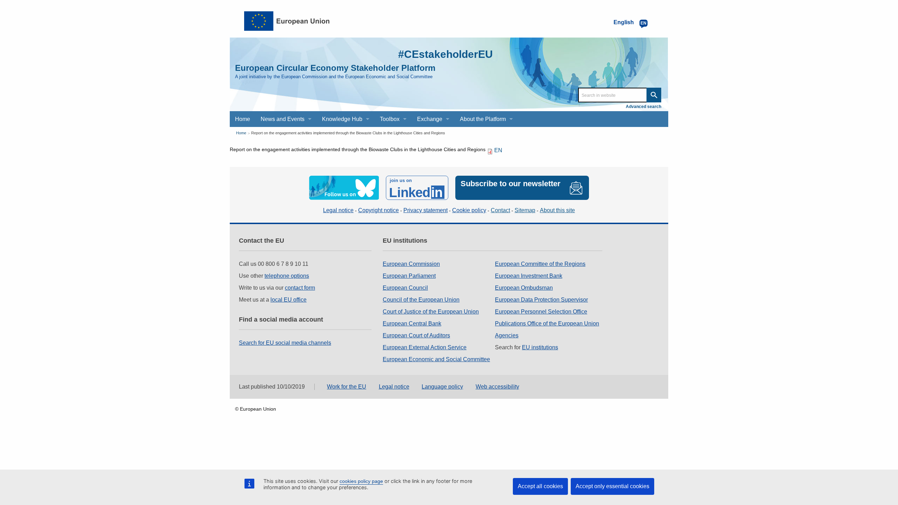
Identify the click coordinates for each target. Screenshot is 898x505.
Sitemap (525, 210)
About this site (557, 210)
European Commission (411, 264)
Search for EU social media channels (285, 343)
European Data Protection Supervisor (541, 300)
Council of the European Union (421, 300)
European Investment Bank (528, 276)
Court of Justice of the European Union (431, 312)
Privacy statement (425, 210)
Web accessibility (497, 387)
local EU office (288, 300)
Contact (500, 210)
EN (498, 150)
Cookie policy (469, 210)
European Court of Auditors (416, 335)
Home (241, 133)
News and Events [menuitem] (282, 119)
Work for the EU (346, 387)
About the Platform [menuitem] (483, 119)
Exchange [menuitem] (429, 119)
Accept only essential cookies (612, 486)
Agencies (506, 335)
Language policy (442, 387)
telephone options (286, 276)
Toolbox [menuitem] (390, 119)
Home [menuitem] (242, 119)
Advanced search (643, 106)
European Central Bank (412, 323)
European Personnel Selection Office (541, 312)
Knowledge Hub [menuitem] (342, 119)
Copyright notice (378, 210)
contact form (300, 288)
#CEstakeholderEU (445, 54)
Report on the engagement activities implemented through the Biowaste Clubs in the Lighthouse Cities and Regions (348, 133)
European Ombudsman (524, 288)
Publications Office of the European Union (547, 323)
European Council (405, 288)
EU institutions (540, 347)
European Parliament (409, 276)
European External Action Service (425, 347)
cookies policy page (361, 481)
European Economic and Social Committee (436, 359)
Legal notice (338, 210)
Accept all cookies (540, 486)
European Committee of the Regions (540, 264)
